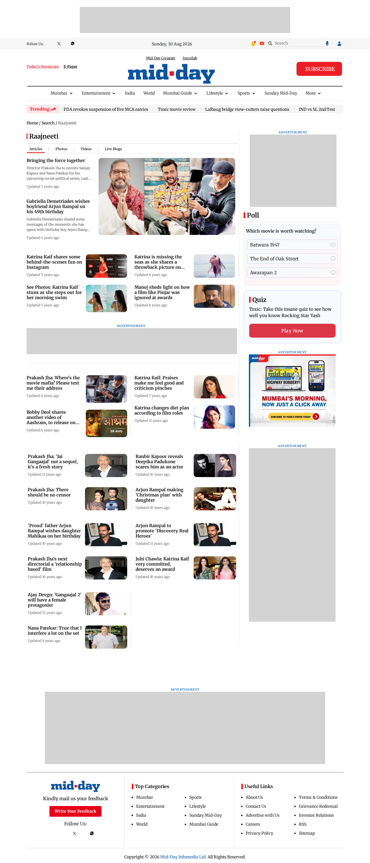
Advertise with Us (263, 815)
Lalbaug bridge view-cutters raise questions (247, 109)
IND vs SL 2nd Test (317, 109)
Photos (61, 149)
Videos (86, 149)
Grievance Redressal (318, 806)
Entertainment (96, 93)
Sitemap (307, 833)
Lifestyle (214, 93)
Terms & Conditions (318, 797)
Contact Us (256, 806)
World (149, 93)
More (311, 93)
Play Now (292, 331)
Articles (35, 149)
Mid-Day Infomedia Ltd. (183, 857)
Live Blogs (113, 149)
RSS (302, 824)
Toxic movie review (177, 109)
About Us (254, 797)
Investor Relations (316, 815)
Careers (253, 824)
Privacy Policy (259, 833)
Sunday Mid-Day (280, 93)
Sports (244, 93)
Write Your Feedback (75, 811)
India (130, 93)
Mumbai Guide (177, 93)
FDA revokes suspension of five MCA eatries (106, 109)
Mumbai (59, 93)
